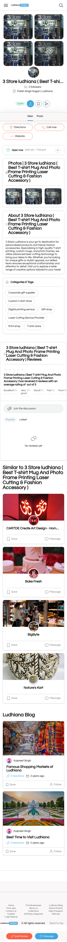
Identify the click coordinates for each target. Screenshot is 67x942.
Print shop (14, 326)
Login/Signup (11, 917)
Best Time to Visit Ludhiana (27, 837)
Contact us (11, 911)
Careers (11, 914)
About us (33, 908)
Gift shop (46, 309)
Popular (10, 419)
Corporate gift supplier (21, 292)
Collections (33, 911)
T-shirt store (34, 326)
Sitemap (56, 914)
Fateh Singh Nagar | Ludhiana (35, 91)
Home (11, 905)
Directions (20, 127)
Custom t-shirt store (20, 301)
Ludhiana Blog (56, 905)
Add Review (21, 936)
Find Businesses (33, 905)
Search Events (56, 908)
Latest (23, 419)
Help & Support (56, 911)
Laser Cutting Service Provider (26, 318)
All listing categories (33, 914)
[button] (30, 104)
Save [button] (14, 539)
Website (20, 136)
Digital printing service (21, 309)
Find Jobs (11, 908)
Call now (51, 127)
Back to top (56, 923)
